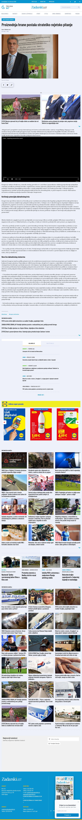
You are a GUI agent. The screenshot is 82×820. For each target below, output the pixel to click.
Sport (38, 14)
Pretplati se (67, 815)
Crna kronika (56, 14)
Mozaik (78, 14)
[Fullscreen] (78, 179)
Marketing (42, 1)
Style (46, 14)
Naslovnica (4, 14)
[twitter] (75, 1)
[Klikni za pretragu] (78, 7)
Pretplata (34, 1)
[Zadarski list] (39, 7)
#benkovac (4, 314)
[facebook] (70, 1)
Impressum (51, 1)
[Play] (4, 179)
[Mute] (12, 179)
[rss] (79, 1)
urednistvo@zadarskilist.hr (8, 809)
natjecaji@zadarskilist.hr (29, 794)
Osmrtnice (68, 14)
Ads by (77, 181)
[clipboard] (11, 85)
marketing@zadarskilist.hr (33, 792)
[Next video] (8, 179)
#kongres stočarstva (14, 314)
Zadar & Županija (27, 14)
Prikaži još (41, 395)
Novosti (15, 14)
